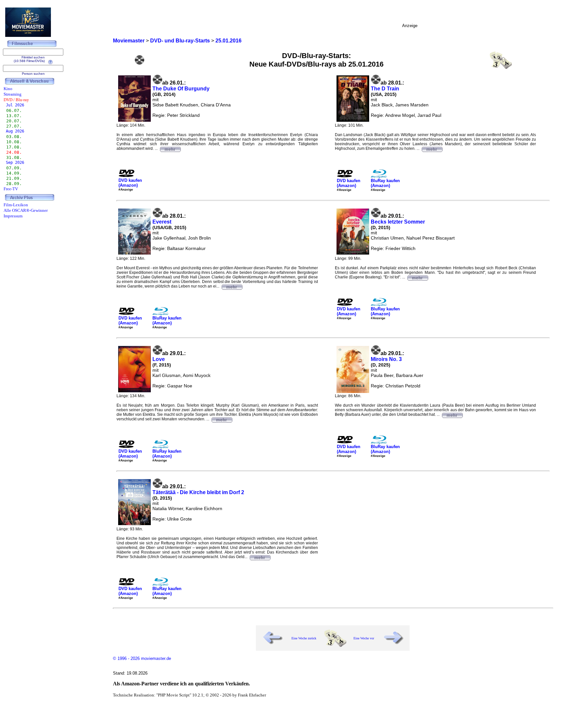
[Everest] (231, 286)
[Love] (221, 419)
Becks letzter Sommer (398, 222)
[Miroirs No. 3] (452, 414)
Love (158, 359)
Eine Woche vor (363, 638)
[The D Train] (431, 148)
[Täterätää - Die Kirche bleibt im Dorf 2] (259, 557)
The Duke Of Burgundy (181, 88)
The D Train (385, 88)
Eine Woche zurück (303, 638)
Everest (161, 222)
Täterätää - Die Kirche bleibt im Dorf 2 (198, 492)
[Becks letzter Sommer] (417, 277)
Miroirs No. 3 (386, 359)
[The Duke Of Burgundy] (170, 148)
